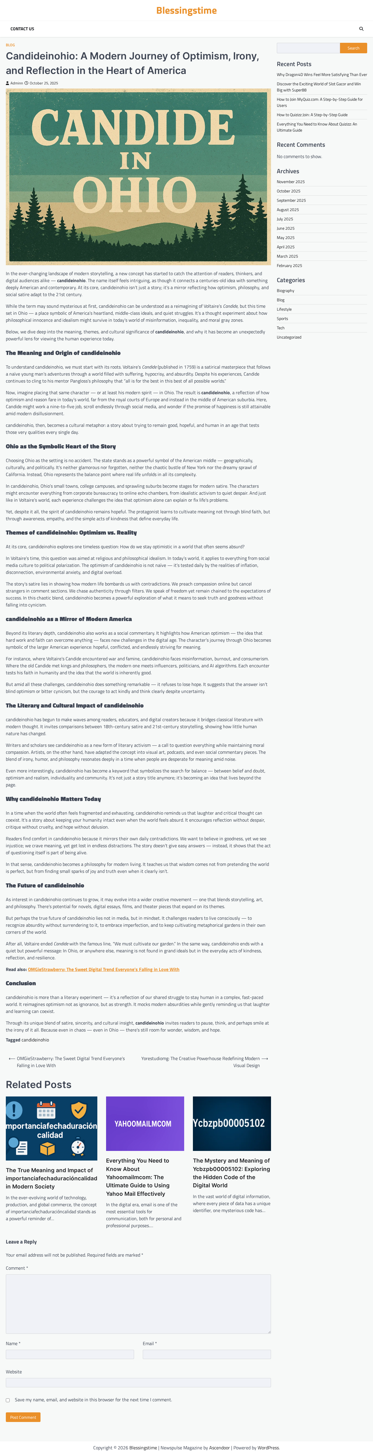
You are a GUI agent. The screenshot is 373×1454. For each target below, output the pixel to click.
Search (354, 48)
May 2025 (286, 237)
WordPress (268, 1447)
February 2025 (289, 265)
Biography (285, 290)
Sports (282, 318)
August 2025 (288, 209)
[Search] (361, 28)
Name (13, 1343)
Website (14, 1371)
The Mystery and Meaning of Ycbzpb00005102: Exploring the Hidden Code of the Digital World (231, 1173)
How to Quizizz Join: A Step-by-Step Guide (312, 115)
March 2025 (287, 256)
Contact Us (22, 29)
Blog (10, 45)
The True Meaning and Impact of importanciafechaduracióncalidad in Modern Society (51, 1178)
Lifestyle (284, 309)
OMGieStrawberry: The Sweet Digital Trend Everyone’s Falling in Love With (104, 969)
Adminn (16, 83)
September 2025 (291, 200)
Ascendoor (219, 1447)
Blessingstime (186, 10)
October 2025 (288, 191)
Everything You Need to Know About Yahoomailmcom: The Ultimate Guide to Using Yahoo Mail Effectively (138, 1177)
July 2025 (285, 219)
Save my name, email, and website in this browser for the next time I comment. (93, 1399)
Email (150, 1343)
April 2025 (286, 247)
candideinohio (35, 1039)
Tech (281, 328)
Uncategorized (289, 337)
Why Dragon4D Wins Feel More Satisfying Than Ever (322, 74)
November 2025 (291, 181)
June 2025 (286, 228)
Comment (17, 1267)
